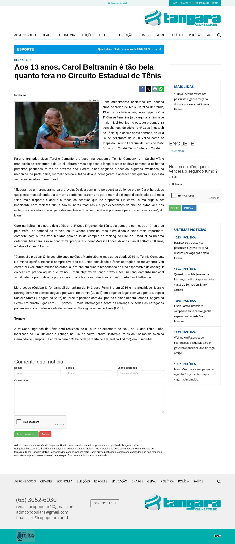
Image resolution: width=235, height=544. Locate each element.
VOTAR (175, 208)
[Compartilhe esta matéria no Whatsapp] (161, 89)
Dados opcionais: (128, 367)
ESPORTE (105, 35)
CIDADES (47, 35)
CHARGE (144, 35)
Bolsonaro (177, 184)
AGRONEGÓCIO (25, 35)
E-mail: (70, 367)
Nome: (18, 367)
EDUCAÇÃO (125, 35)
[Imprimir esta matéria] (155, 89)
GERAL (160, 35)
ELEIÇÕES (87, 35)
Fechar (45, 434)
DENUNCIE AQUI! (105, 503)
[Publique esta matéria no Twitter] (148, 89)
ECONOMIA (67, 35)
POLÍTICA (176, 35)
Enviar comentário (26, 434)
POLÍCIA (194, 35)
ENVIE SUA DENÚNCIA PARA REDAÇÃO (195, 3)
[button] (219, 33)
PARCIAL (189, 208)
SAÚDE (210, 35)
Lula (174, 177)
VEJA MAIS (177, 151)
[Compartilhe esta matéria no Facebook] (142, 89)
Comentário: (21, 380)
